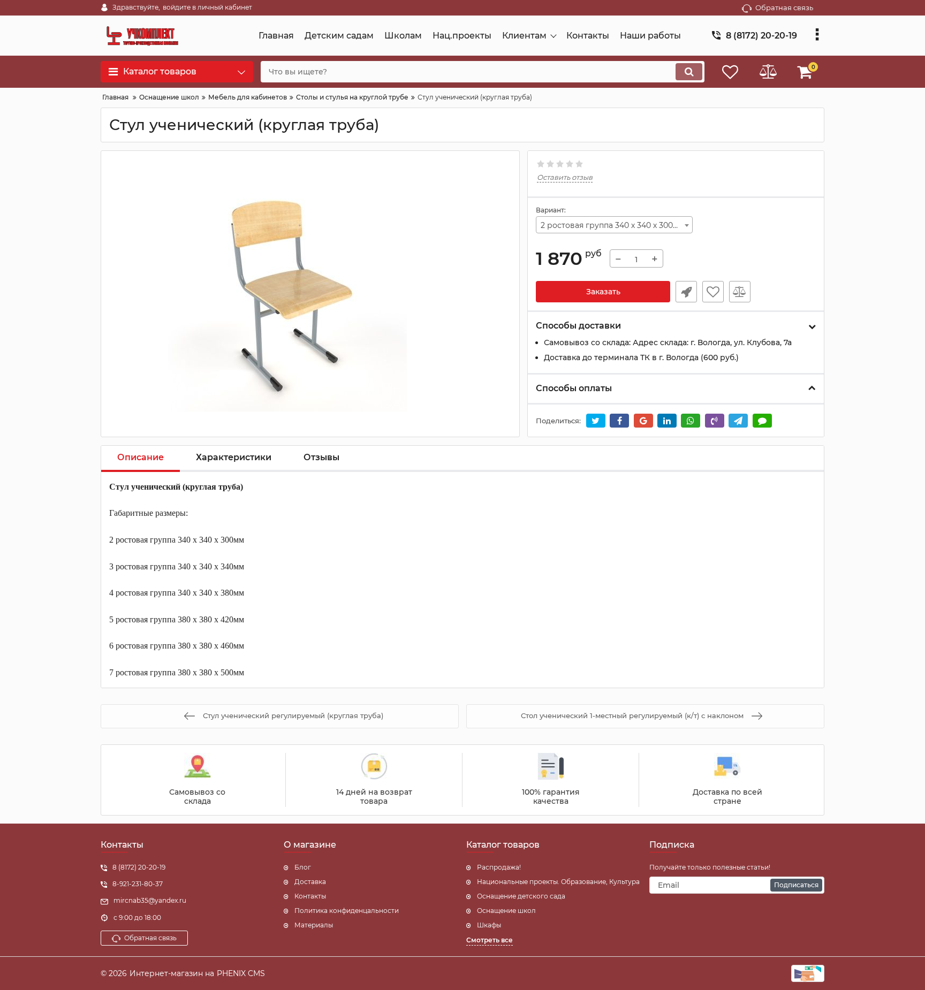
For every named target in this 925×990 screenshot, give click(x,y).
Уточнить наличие (686, 291)
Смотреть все (489, 940)
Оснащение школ (506, 911)
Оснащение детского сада (521, 896)
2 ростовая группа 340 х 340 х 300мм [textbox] (613, 225)
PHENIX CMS (241, 973)
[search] (689, 71)
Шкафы (489, 925)
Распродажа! (499, 867)
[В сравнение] (739, 291)
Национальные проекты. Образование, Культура (558, 882)
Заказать (603, 291)
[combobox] (614, 224)
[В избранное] (713, 291)
